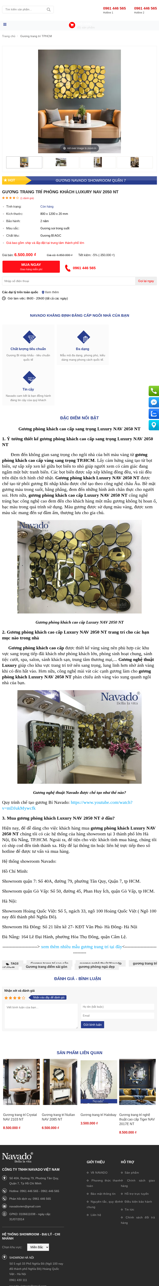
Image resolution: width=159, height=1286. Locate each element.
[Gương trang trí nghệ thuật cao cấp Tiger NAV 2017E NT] (137, 1082)
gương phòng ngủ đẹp (97, 966)
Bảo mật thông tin (103, 1193)
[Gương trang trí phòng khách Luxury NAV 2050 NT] (24, 166)
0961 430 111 (18, 1280)
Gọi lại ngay (146, 281)
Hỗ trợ (127, 1162)
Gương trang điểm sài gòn (46, 966)
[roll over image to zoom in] (79, 101)
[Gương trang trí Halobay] (99, 1082)
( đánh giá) (27, 198)
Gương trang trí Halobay (98, 1115)
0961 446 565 (114, 8)
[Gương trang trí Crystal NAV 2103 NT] (21, 1082)
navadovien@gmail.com (25, 1206)
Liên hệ (95, 1215)
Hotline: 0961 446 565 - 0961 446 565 (34, 1191)
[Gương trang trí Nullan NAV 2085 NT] (60, 1082)
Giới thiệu (96, 1162)
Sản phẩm (131, 1172)
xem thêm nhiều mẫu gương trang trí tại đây (81, 946)
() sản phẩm (86, 27)
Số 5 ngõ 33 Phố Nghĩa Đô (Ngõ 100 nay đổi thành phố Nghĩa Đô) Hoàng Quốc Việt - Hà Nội (36, 1269)
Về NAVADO (98, 1172)
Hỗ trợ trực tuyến (136, 1193)
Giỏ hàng (84, 24)
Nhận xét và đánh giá (19, 990)
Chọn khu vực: (12, 1247)
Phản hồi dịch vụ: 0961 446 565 (30, 1198)
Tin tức (129, 1209)
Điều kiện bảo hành (138, 1201)
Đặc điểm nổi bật (79, 418)
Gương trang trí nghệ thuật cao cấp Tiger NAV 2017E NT (137, 1119)
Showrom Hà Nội (21, 1257)
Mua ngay (31, 264)
